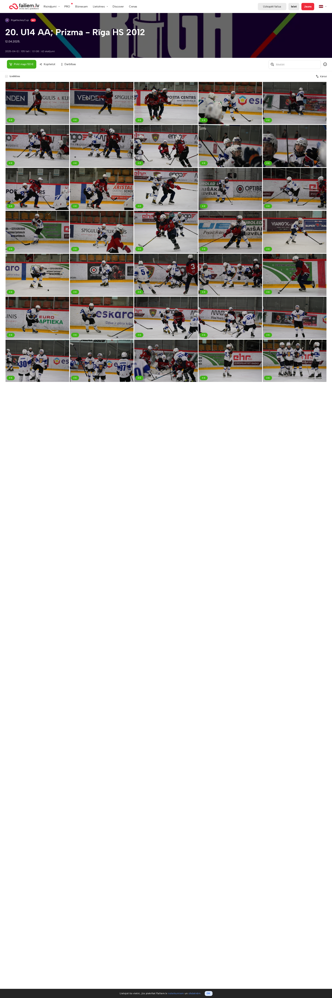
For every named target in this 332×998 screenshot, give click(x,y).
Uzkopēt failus (272, 6)
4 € (10, 120)
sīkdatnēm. (194, 993)
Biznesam (81, 6)
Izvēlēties (15, 76)
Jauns (308, 6)
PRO (67, 6)
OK (208, 993)
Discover (118, 6)
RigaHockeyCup (20, 20)
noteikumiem (176, 993)
